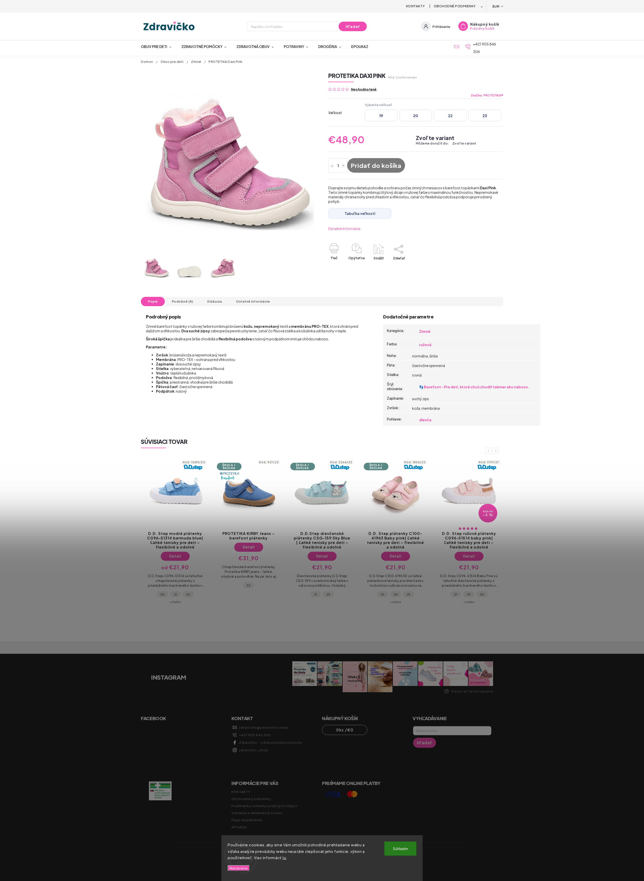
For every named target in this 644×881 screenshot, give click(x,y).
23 (175, 585)
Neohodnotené (364, 89)
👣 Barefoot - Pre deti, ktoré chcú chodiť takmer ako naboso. (474, 387)
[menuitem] (158, 46)
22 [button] (450, 115)
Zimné (424, 331)
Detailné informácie (344, 228)
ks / (344, 729)
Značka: (487, 95)
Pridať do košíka (376, 165)
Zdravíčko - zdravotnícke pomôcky (270, 742)
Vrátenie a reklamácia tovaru (257, 813)
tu (284, 857)
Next (496, 451)
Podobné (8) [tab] (182, 301)
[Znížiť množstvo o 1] (332, 166)
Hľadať (353, 26)
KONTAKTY (415, 6)
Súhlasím (400, 848)
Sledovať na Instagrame (472, 691)
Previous (489, 451)
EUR (496, 6)
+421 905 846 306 (255, 735)
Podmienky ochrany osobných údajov (264, 806)
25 (335, 594)
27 (382, 594)
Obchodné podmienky (455, 6)
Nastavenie (239, 868)
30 (409, 594)
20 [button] (415, 115)
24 (322, 594)
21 (242, 594)
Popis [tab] (153, 301)
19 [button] (381, 115)
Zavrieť (486, 267)
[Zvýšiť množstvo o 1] (343, 166)
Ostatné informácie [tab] (253, 301)
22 (456, 594)
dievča (425, 420)
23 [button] (484, 115)
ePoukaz (239, 827)
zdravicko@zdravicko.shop (263, 727)
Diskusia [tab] (214, 301)
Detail (175, 547)
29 (395, 594)
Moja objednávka (246, 820)
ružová (425, 344)
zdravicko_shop (253, 750)
